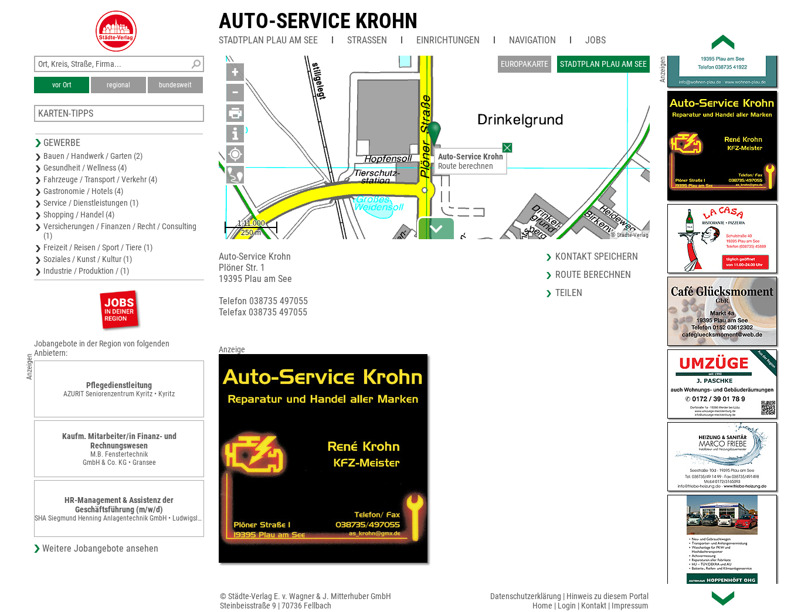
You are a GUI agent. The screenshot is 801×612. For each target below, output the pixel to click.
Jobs (595, 40)
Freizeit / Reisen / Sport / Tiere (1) (97, 247)
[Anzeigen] (119, 309)
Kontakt (593, 605)
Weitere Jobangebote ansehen (100, 548)
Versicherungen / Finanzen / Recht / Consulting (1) (119, 231)
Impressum (630, 605)
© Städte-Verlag (630, 235)
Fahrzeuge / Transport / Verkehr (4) (100, 179)
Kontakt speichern (596, 256)
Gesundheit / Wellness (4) (85, 167)
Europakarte (524, 64)
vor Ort (62, 85)
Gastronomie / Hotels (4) (83, 191)
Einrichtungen (448, 40)
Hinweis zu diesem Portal (607, 596)
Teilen (568, 292)
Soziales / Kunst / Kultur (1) (87, 259)
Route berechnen (465, 166)
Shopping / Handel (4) (78, 214)
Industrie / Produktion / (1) (86, 271)
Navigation (532, 40)
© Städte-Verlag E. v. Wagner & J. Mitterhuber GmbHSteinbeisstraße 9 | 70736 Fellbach (305, 600)
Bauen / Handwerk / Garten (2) (92, 156)
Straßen (367, 40)
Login (567, 605)
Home (542, 605)
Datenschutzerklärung (525, 596)
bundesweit (175, 85)
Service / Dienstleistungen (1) (90, 203)
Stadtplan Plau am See (268, 40)
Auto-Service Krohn (318, 21)
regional (118, 85)
